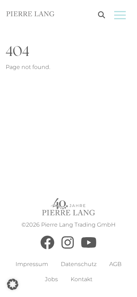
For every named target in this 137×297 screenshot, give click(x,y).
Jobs (51, 279)
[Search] (101, 16)
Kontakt (81, 279)
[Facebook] (47, 247)
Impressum (31, 264)
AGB (115, 264)
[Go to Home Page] (30, 15)
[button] (12, 284)
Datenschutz (79, 264)
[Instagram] (67, 247)
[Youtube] (89, 247)
